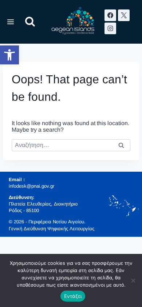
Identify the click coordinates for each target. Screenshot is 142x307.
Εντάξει (73, 296)
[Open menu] (11, 22)
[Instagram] (110, 28)
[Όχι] (133, 280)
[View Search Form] (30, 22)
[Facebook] (110, 15)
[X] (124, 15)
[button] (9, 54)
